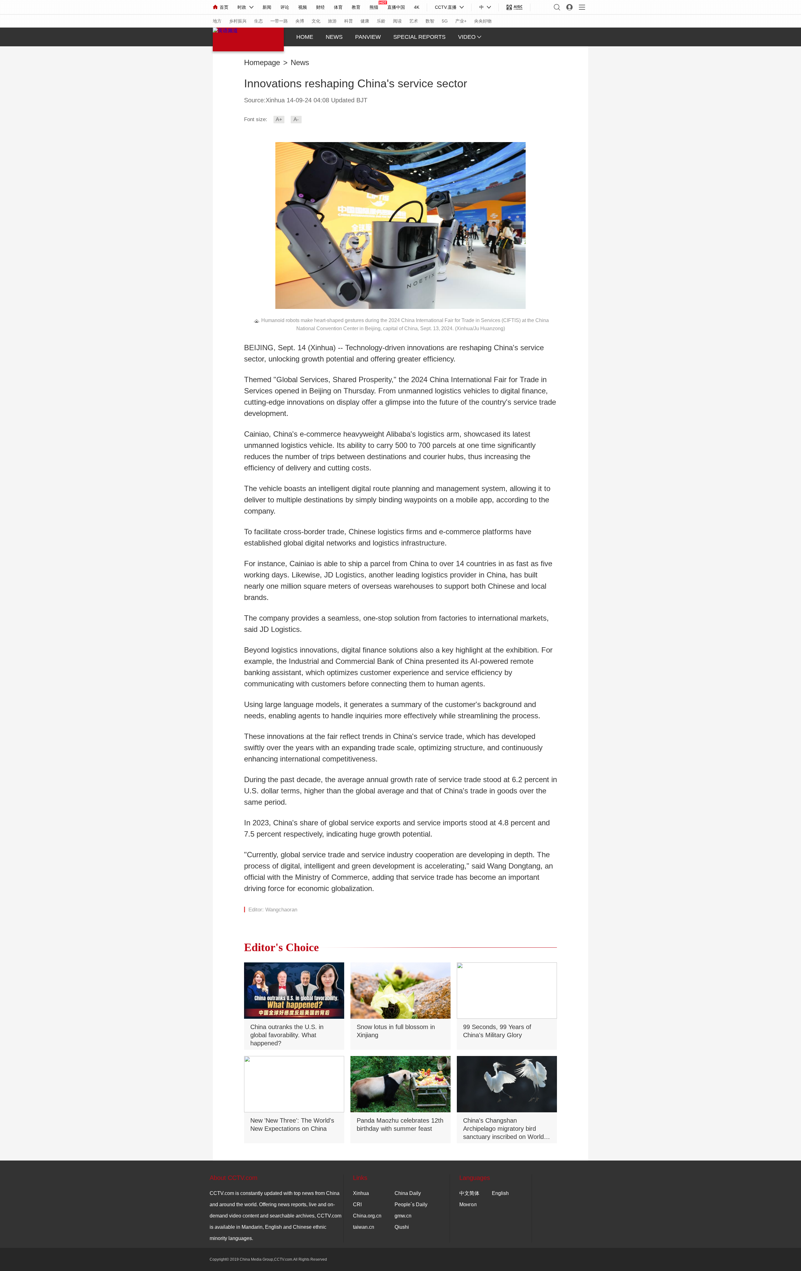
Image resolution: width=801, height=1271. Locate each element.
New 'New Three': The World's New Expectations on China (292, 1124)
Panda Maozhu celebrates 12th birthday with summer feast (400, 1124)
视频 (302, 7)
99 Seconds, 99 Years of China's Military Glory (497, 1030)
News (300, 62)
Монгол (468, 1204)
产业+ (461, 20)
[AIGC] (515, 7)
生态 (258, 20)
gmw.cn (403, 1215)
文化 (316, 20)
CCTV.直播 (446, 7)
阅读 (397, 20)
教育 (356, 7)
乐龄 (381, 20)
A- (296, 119)
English (500, 1193)
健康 (364, 20)
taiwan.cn (363, 1227)
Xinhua (361, 1193)
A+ (279, 119)
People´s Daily (411, 1204)
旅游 (332, 20)
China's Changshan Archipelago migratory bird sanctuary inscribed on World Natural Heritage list (503, 1129)
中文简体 (469, 1193)
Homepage (262, 62)
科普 (348, 20)
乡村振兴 (238, 20)
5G (445, 20)
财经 (320, 7)
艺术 (413, 20)
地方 (217, 20)
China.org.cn (367, 1215)
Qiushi (402, 1227)
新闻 (267, 7)
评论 (284, 7)
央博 (299, 20)
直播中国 (396, 7)
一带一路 (279, 20)
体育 (338, 7)
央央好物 (483, 20)
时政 (241, 7)
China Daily (408, 1193)
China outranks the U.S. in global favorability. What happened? (287, 1035)
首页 (224, 7)
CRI (357, 1204)
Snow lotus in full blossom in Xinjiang (396, 1030)
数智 (430, 20)
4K (416, 7)
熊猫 (374, 7)
